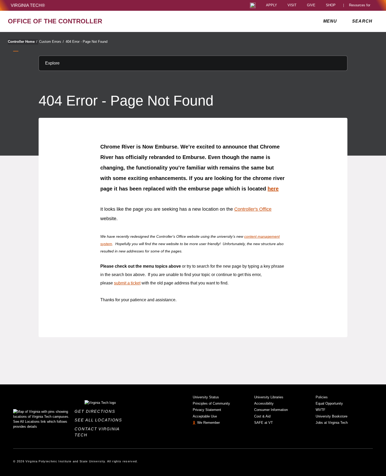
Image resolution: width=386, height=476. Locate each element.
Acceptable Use (205, 416)
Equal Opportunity (329, 403)
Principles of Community (211, 403)
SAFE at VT (263, 423)
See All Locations (100, 420)
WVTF (320, 410)
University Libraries (268, 397)
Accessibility (264, 403)
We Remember (208, 423)
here (273, 189)
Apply (271, 5)
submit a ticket (127, 283)
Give (311, 5)
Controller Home (22, 42)
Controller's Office (253, 209)
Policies (322, 397)
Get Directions (96, 411)
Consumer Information (271, 410)
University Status (206, 397)
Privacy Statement (207, 410)
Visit (292, 5)
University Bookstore (331, 416)
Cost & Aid (262, 416)
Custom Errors (51, 42)
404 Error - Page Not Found (86, 42)
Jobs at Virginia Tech (332, 423)
